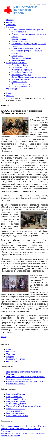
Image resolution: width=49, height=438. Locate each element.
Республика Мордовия (21, 72)
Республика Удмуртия (21, 74)
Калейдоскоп (17, 55)
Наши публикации (19, 39)
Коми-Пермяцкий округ (22, 86)
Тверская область (19, 82)
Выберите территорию (16, 63)
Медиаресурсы (18, 60)
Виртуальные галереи (21, 41)
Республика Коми (19, 67)
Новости (10, 20)
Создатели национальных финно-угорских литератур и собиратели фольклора (26, 50)
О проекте (10, 22)
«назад (4, 336)
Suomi (44, 4)
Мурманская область (20, 79)
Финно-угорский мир (21, 58)
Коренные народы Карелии (18, 379)
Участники (11, 24)
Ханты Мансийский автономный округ (29, 77)
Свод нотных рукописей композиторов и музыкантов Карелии (24, 382)
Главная (9, 93)
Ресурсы (10, 27)
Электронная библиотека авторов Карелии (25, 376)
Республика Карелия (20, 65)
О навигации (12, 89)
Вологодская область (20, 84)
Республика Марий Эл (21, 70)
